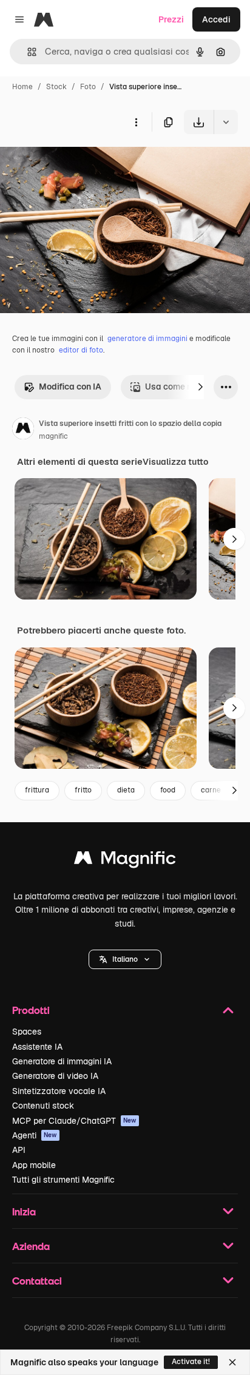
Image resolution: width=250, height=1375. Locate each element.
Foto (88, 87)
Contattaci (37, 1280)
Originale (80, 162)
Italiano (125, 959)
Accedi (216, 19)
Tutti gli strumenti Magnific (63, 1179)
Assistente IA (37, 1046)
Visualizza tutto (175, 461)
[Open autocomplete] (27, 51)
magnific (53, 436)
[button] (125, 959)
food (167, 790)
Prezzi (171, 19)
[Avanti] (200, 387)
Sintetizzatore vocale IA (59, 1091)
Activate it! (191, 1362)
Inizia (24, 1211)
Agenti (34, 1135)
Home (22, 87)
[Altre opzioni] (136, 122)
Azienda (31, 1246)
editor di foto (81, 350)
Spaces (26, 1031)
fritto (83, 790)
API (18, 1149)
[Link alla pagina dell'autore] (23, 430)
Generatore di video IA (55, 1075)
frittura (37, 790)
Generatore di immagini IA (62, 1061)
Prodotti (31, 1010)
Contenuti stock (43, 1105)
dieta (126, 790)
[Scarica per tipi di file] (226, 122)
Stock (56, 87)
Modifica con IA (70, 386)
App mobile (34, 1165)
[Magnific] (125, 860)
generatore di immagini (147, 338)
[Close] (232, 1362)
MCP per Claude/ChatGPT (74, 1120)
